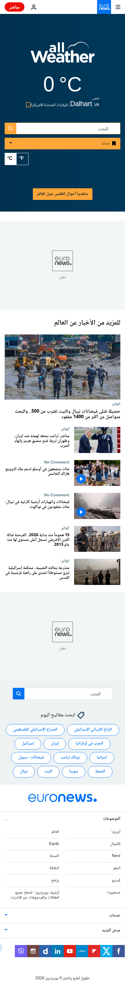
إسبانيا (102, 757)
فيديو (116, 880)
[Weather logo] (62, 56)
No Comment (56, 462)
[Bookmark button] (27, 105)
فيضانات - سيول (31, 757)
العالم (116, 404)
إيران (55, 743)
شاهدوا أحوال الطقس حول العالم (62, 194)
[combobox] (62, 128)
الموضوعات (111, 818)
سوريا (73, 771)
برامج (55, 880)
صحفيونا (113, 892)
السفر (116, 868)
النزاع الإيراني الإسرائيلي (93, 729)
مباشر (14, 6)
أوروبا (116, 831)
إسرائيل (28, 743)
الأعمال (115, 844)
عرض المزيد (111, 930)
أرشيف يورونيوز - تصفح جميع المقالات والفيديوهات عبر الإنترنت (34, 895)
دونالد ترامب (70, 757)
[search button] (10, 128)
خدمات (114, 915)
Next (116, 856)
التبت (48, 771)
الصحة (100, 771)
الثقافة (54, 868)
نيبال (24, 771)
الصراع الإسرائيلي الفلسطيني (35, 729)
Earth (54, 844)
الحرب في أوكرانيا (89, 743)
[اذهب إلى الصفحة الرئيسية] (104, 7)
